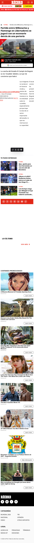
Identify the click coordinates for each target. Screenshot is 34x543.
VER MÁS (24, 244)
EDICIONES (15, 533)
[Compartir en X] (15, 149)
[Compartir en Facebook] (21, 149)
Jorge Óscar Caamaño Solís (13, 60)
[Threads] (14, 201)
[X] (11, 201)
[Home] (1, 24)
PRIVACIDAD (16, 530)
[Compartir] (31, 61)
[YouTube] (16, 501)
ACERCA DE (4, 530)
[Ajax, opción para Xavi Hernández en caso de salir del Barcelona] (17, 166)
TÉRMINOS (26, 530)
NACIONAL (4, 517)
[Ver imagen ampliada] (17, 48)
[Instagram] (7, 501)
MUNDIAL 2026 (6, 515)
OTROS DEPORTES (23, 520)
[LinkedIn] (18, 201)
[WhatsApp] (3, 201)
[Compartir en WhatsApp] (18, 149)
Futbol (6, 24)
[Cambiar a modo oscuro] (28, 2)
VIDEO (3, 520)
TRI (18, 515)
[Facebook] (7, 201)
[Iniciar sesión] (32, 2)
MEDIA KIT (4, 533)
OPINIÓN (20, 517)
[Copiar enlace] (12, 149)
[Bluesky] (22, 201)
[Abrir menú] (2, 2)
